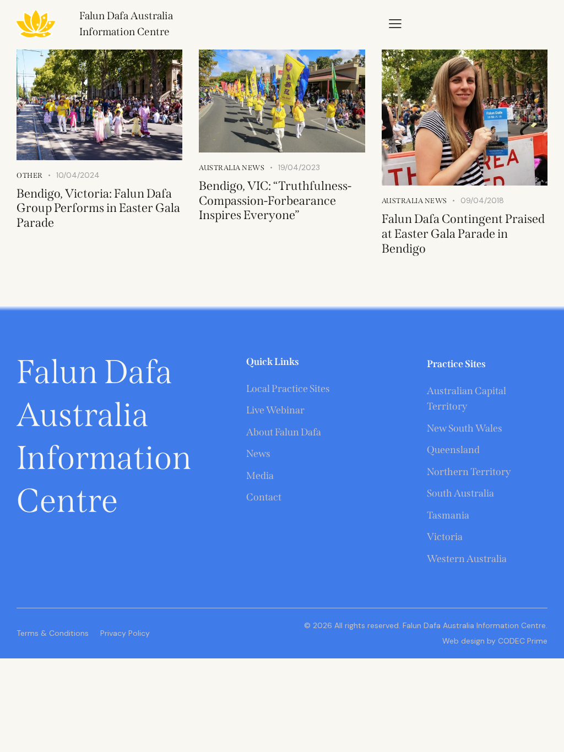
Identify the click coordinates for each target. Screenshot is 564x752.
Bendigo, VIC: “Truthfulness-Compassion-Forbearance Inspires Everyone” (275, 200)
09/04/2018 (482, 200)
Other (30, 175)
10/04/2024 (78, 175)
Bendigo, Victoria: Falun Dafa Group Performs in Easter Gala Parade (98, 208)
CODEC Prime (521, 641)
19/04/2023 (299, 167)
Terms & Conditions (53, 633)
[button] (395, 23)
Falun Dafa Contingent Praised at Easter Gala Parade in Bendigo (463, 233)
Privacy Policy (125, 633)
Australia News (231, 168)
